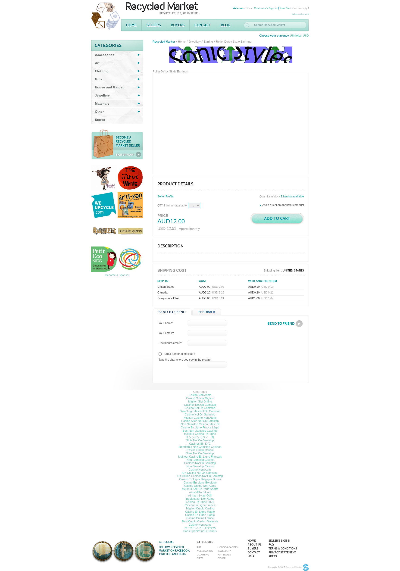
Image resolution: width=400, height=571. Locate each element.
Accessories (205, 550)
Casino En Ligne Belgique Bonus (200, 479)
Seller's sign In (279, 540)
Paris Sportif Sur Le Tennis (200, 531)
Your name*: (166, 323)
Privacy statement (282, 552)
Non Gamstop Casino (200, 460)
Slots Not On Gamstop (200, 440)
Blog (225, 25)
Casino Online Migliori (200, 398)
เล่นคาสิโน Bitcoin (200, 492)
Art (199, 547)
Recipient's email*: (170, 343)
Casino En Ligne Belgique (200, 482)
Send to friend (172, 312)
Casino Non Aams (200, 395)
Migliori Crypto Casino (200, 508)
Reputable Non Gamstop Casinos (200, 447)
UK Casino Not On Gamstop (200, 472)
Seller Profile (165, 196)
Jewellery (195, 41)
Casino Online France (200, 518)
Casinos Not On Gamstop (200, 404)
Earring (208, 41)
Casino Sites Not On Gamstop (200, 421)
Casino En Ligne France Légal (200, 427)
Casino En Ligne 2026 (200, 502)
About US (255, 544)
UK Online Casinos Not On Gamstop (200, 476)
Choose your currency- (284, 35)
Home (131, 25)
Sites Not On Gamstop (200, 453)
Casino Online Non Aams (200, 485)
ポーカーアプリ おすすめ (200, 528)
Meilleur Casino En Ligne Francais (200, 456)
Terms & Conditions (283, 548)
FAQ (271, 544)
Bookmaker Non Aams (200, 498)
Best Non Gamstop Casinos (200, 430)
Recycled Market (294, 567)
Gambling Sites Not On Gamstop (200, 411)
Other (222, 558)
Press (273, 556)
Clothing (203, 554)
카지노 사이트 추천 (200, 495)
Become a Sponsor (117, 275)
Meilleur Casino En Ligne (200, 434)
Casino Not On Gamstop (200, 408)
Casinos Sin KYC (200, 443)
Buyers (177, 25)
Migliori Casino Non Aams (200, 417)
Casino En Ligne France (200, 505)
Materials (224, 554)
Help (251, 556)
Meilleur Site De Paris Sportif (200, 489)
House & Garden (228, 547)
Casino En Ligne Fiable (200, 511)
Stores (100, 120)
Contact (202, 25)
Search (247, 25)
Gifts (200, 558)
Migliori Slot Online (200, 401)
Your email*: (166, 333)
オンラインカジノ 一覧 (200, 437)
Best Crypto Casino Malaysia (200, 521)
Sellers (154, 25)
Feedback (206, 312)
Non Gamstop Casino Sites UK (200, 424)
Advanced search (300, 14)
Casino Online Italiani (200, 450)
